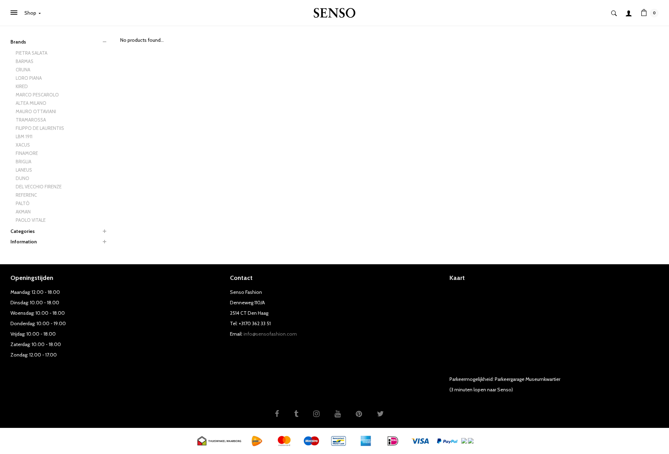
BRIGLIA (23, 161)
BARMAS (24, 61)
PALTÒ (23, 203)
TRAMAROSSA (31, 120)
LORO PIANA (29, 78)
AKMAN (23, 211)
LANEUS (24, 170)
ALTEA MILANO (31, 103)
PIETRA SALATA (31, 53)
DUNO (22, 178)
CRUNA (23, 69)
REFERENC (26, 195)
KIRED (22, 86)
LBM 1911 (24, 136)
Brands (18, 42)
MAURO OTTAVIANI (36, 111)
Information (23, 241)
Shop (30, 13)
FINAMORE (27, 153)
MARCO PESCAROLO (37, 94)
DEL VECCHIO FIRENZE (39, 186)
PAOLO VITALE (31, 220)
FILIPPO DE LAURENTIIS (40, 128)
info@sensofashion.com (270, 334)
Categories (22, 231)
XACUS (23, 145)
